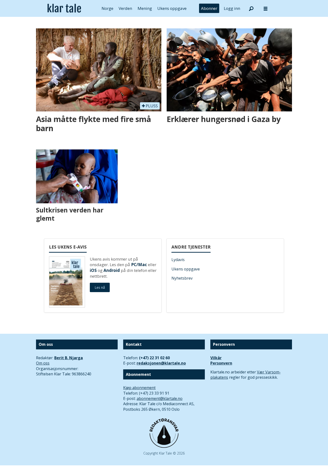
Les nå (100, 287)
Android (111, 270)
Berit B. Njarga (68, 357)
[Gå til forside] (64, 8)
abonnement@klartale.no (159, 398)
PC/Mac (139, 264)
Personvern (221, 363)
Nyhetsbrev (182, 278)
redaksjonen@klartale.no (161, 363)
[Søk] (251, 8)
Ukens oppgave (172, 8)
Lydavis (178, 259)
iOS (93, 270)
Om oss (42, 363)
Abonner (209, 8)
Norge (107, 8)
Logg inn (232, 8)
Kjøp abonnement (139, 387)
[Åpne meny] (265, 8)
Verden (125, 8)
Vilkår (216, 357)
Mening (145, 8)
